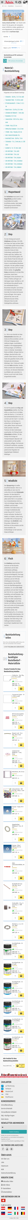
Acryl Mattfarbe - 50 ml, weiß (12, 151)
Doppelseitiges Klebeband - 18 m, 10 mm (14, 129)
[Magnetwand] (14, 179)
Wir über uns (5, 1159)
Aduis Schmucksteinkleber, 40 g (12, 135)
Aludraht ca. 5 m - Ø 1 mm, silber (13, 148)
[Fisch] (14, 546)
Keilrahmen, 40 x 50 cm (10, 116)
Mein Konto (4, 1119)
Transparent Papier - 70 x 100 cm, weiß (14, 100)
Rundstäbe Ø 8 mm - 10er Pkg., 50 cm (13, 138)
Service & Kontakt (6, 1108)
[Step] (14, 221)
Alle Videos (6, 1185)
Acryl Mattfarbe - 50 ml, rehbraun (13, 167)
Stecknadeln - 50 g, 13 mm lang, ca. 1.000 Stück (17, 904)
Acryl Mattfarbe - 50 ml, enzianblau (13, 161)
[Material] (14, 82)
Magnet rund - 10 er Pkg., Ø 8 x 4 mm (14, 110)
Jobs (2, 1162)
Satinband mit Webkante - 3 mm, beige (14, 113)
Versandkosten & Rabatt (8, 1112)
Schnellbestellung (7, 1105)
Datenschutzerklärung (8, 1173)
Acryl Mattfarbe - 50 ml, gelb (12, 154)
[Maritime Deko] (14, 17)
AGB (2, 1169)
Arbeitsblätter (7, 1192)
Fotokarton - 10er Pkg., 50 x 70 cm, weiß (14, 97)
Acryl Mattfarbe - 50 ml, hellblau (13, 158)
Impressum (4, 1166)
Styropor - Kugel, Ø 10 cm (11, 126)
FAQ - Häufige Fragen (7, 1115)
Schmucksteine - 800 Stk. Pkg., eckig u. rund (18, 789)
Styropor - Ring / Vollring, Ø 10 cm (13, 132)
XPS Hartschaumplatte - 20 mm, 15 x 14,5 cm (18, 714)
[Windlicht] (14, 468)
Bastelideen (7, 1188)
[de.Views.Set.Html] (21, 688)
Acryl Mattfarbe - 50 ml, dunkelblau (13, 164)
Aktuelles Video (8, 1181)
